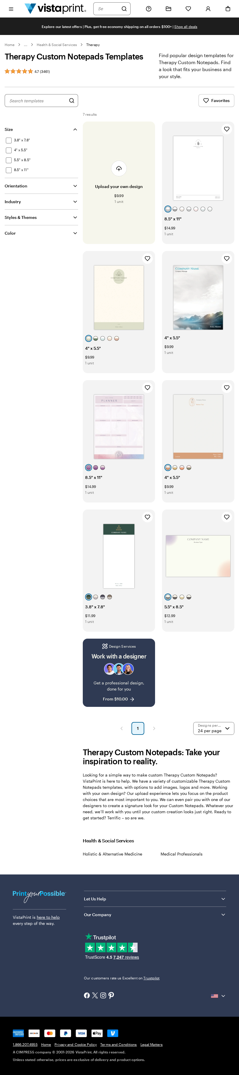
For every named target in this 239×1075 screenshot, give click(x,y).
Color (10, 233)
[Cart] (228, 8)
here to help (48, 917)
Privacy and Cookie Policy (76, 1044)
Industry (13, 201)
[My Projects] (168, 8)
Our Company (97, 914)
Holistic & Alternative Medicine (112, 853)
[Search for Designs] (71, 100)
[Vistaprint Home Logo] (55, 8)
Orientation (16, 185)
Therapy (93, 45)
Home (10, 45)
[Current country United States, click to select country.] (218, 996)
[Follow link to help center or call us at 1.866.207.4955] (148, 8)
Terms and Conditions (118, 1044)
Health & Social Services (57, 45)
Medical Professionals (182, 853)
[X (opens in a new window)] (95, 996)
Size (9, 129)
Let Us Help (95, 898)
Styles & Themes (21, 217)
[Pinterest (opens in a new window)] (111, 996)
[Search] (124, 8)
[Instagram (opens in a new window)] (103, 996)
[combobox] (108, 9)
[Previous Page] (121, 728)
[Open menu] (11, 8)
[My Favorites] (188, 8)
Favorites (220, 100)
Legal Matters (151, 1044)
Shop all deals (185, 26)
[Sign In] (208, 8)
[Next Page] (154, 728)
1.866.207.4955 (25, 1044)
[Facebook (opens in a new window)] (87, 996)
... (25, 44)
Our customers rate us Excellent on (121, 978)
